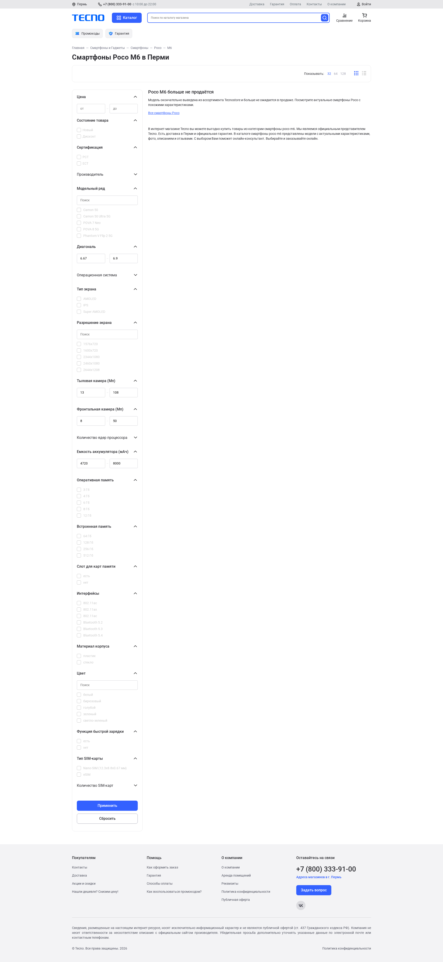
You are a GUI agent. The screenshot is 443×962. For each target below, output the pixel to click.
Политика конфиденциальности (246, 891)
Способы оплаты (160, 883)
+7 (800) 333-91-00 (117, 4)
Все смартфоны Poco (164, 113)
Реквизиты (230, 883)
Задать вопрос (314, 890)
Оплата (295, 4)
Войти (366, 4)
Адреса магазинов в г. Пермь (318, 877)
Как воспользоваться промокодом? (174, 891)
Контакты (314, 4)
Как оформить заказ (162, 867)
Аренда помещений (236, 875)
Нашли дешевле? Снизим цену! (95, 891)
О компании (336, 4)
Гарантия (277, 4)
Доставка (256, 4)
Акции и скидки (84, 883)
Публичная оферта (236, 900)
